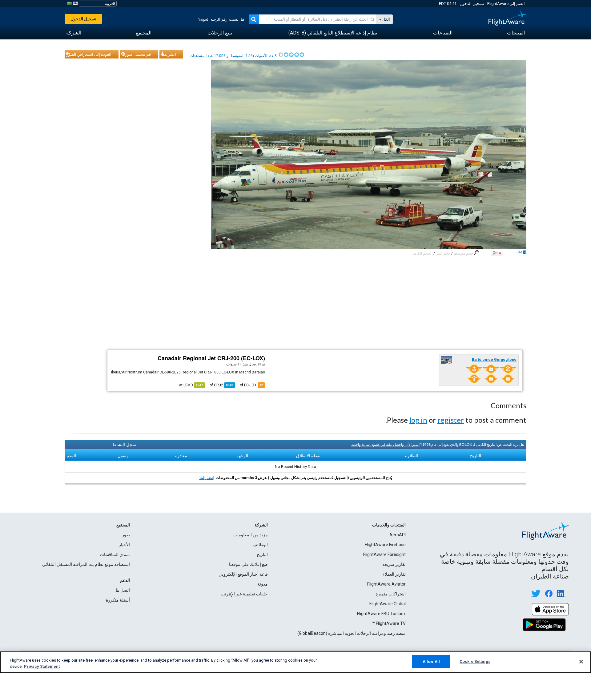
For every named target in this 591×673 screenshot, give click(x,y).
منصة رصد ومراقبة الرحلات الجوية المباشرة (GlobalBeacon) (351, 633)
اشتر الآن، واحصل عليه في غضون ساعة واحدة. (385, 444)
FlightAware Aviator (386, 584)
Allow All (431, 661)
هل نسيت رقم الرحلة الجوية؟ (221, 19)
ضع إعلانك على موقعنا (248, 564)
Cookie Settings (475, 661)
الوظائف (260, 544)
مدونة (262, 584)
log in (418, 419)
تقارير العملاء (394, 574)
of (221, 385)
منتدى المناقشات (115, 554)
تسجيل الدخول (472, 3)
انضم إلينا (206, 478)
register (450, 419)
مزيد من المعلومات (250, 534)
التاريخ (262, 554)
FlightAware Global (387, 603)
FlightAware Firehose (385, 544)
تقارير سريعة (394, 564)
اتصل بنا (123, 590)
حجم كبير (443, 253)
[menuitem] (515, 32)
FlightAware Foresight (384, 554)
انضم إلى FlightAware (506, 3)
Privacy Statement (42, 666)
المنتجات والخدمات (389, 524)
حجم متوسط (463, 253)
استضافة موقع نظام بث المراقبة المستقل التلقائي (86, 564)
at (191, 385)
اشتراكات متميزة (391, 593)
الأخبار (124, 544)
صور (126, 534)
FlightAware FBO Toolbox (381, 613)
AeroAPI (397, 534)
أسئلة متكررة (118, 600)
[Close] (581, 661)
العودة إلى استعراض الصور (88, 54)
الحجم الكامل (422, 253)
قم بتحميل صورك (136, 54)
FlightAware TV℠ (389, 623)
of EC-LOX (251, 385)
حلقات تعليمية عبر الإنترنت (244, 593)
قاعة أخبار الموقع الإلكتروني (243, 574)
